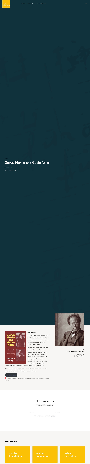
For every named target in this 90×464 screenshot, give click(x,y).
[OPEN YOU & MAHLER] (45, 4)
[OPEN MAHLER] (25, 4)
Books (6, 158)
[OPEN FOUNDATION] (34, 4)
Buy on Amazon (11, 375)
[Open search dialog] (86, 4)
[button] (5, 170)
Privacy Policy (53, 416)
